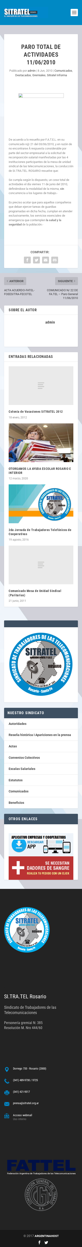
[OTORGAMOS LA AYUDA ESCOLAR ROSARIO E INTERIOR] (41, 442)
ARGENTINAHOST (47, 1236)
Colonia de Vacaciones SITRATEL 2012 (36, 411)
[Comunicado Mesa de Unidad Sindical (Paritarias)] (41, 565)
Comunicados (63, 70)
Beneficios (16, 802)
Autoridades (17, 724)
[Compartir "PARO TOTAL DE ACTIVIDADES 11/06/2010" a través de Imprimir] (54, 260)
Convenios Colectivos (24, 757)
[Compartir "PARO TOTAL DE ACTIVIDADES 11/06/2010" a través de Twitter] (36, 260)
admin (32, 70)
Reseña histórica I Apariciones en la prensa (40, 735)
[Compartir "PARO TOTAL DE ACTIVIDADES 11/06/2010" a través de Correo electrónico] (45, 260)
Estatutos (16, 780)
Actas (13, 746)
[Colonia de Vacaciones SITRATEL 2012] (41, 385)
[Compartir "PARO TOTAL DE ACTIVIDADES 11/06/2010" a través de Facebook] (27, 260)
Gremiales (39, 75)
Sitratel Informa (57, 75)
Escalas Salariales (22, 769)
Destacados (23, 75)
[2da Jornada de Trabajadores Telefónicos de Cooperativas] (41, 503)
